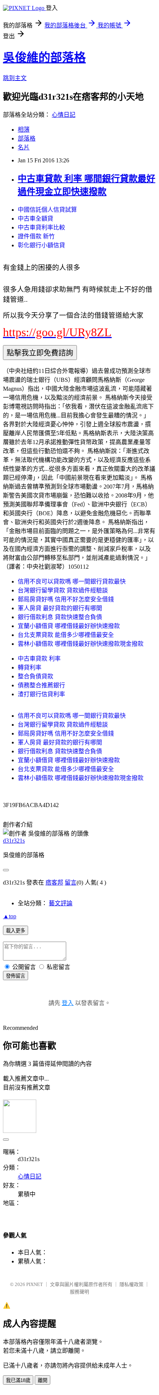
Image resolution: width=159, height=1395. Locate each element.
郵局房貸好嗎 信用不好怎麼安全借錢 (66, 599)
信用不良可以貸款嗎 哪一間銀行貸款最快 (72, 581)
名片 (24, 147)
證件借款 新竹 (36, 236)
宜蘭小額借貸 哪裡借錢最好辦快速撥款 (69, 626)
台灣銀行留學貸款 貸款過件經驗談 (63, 590)
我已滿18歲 (18, 1380)
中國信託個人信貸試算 (47, 209)
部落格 (26, 138)
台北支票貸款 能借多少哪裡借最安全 (66, 635)
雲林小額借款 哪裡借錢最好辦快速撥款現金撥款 (80, 644)
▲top (9, 916)
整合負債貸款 (35, 676)
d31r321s (14, 840)
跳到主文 (15, 78)
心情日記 (63, 115)
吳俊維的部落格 (44, 57)
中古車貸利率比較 (41, 227)
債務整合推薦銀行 (41, 685)
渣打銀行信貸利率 (41, 694)
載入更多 (15, 930)
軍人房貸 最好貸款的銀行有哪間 (60, 608)
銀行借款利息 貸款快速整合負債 (60, 617)
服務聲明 (79, 1292)
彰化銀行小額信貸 (41, 245)
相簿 (24, 129)
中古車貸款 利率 (39, 658)
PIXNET (34, 1284)
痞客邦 (54, 882)
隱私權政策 (131, 1284)
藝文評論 (60, 903)
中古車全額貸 (35, 218)
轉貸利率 (29, 667)
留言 (71, 882)
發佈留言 (15, 976)
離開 (42, 1380)
